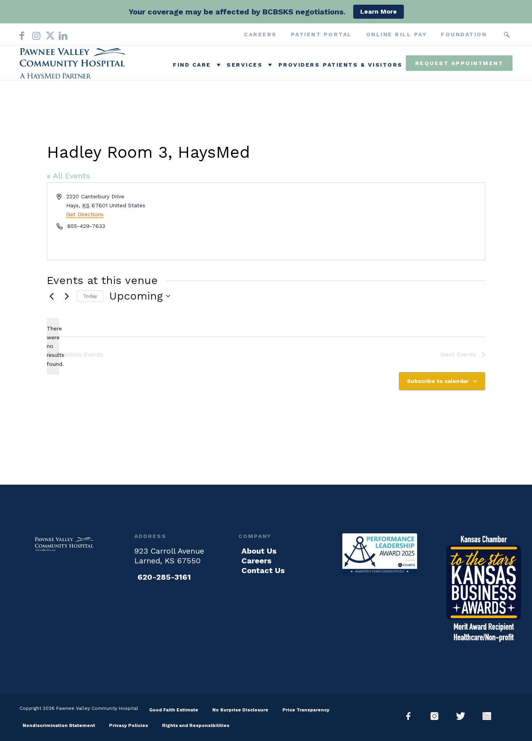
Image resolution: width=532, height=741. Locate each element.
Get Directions (85, 214)
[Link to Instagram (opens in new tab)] (35, 34)
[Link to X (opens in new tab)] (48, 34)
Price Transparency (305, 710)
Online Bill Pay (396, 34)
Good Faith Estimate (173, 710)
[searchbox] (495, 35)
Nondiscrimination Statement (59, 725)
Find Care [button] (192, 65)
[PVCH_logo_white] (64, 543)
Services (244, 65)
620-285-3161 (164, 577)
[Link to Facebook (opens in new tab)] (22, 34)
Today (90, 296)
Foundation (464, 34)
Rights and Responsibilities (195, 725)
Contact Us (263, 570)
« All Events (68, 175)
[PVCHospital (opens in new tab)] (464, 716)
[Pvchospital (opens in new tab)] (438, 716)
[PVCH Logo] (74, 65)
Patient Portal (321, 34)
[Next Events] (66, 296)
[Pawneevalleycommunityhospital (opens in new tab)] (411, 716)
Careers (260, 34)
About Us (259, 551)
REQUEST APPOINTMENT (459, 63)
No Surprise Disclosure (240, 710)
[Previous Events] (51, 296)
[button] (507, 35)
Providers (299, 65)
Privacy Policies (128, 725)
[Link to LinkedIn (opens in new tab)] (61, 34)
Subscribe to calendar (438, 381)
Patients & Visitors (363, 65)
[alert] (53, 346)
